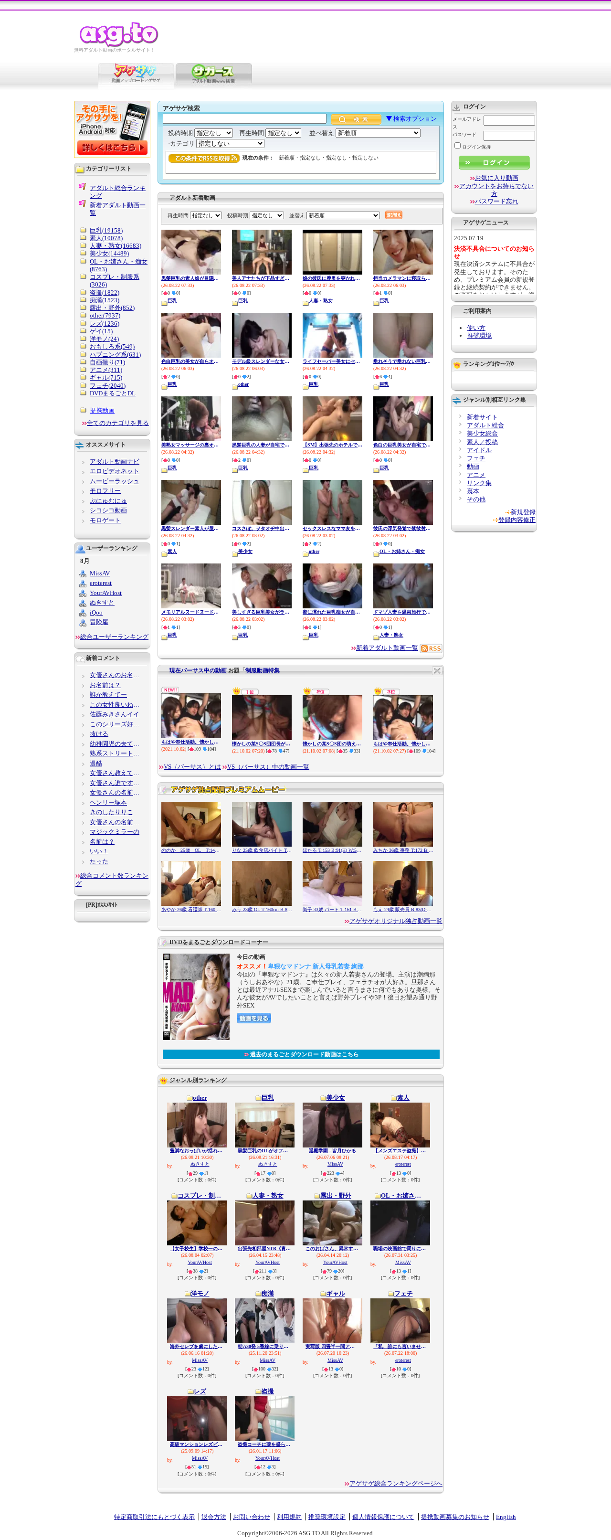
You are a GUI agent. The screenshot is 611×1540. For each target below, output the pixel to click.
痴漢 (268, 1293)
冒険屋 (99, 622)
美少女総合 (482, 433)
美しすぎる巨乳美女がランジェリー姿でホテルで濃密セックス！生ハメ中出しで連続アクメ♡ (262, 612)
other (243, 384)
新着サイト (482, 417)
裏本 (473, 491)
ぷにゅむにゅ (108, 500)
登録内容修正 (517, 519)
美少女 (245, 551)
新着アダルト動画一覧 (387, 647)
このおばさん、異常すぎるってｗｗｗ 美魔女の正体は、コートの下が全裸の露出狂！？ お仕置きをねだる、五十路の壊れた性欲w (332, 1248)
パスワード (464, 134)
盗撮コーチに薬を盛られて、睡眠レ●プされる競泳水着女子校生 (265, 1444)
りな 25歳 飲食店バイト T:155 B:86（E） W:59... (262, 850)
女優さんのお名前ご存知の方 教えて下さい (116, 675)
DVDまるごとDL (113, 393)
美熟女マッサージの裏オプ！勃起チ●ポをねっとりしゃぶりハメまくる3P (191, 444)
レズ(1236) (104, 323)
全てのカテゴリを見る (118, 422)
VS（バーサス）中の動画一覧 (268, 766)
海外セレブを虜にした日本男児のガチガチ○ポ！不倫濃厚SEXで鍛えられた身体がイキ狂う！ (197, 1346)
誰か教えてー (108, 694)
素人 (172, 551)
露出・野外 (335, 1195)
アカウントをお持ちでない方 (496, 189)
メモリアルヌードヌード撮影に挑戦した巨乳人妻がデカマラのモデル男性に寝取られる (191, 612)
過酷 (96, 763)
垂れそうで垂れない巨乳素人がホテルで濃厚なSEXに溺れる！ (403, 361)
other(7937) (105, 315)
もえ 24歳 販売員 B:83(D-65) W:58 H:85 (403, 909)
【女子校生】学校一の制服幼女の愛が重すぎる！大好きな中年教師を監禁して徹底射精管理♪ (197, 1248)
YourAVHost (200, 1262)
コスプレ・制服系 (200, 1195)
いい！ (99, 851)
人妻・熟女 (321, 300)
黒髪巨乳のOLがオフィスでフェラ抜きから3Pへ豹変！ (265, 1150)
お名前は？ (105, 685)
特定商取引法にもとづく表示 (154, 1516)
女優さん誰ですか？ (116, 782)
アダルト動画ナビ (114, 461)
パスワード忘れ (496, 201)
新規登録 (523, 512)
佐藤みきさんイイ (114, 714)
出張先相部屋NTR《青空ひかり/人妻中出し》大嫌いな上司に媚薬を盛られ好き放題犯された (265, 1248)
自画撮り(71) (107, 362)
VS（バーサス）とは (192, 766)
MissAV (335, 1164)
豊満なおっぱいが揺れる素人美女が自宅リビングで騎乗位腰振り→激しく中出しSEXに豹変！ (197, 1150)
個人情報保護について (383, 1516)
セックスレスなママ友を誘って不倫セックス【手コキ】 (333, 528)
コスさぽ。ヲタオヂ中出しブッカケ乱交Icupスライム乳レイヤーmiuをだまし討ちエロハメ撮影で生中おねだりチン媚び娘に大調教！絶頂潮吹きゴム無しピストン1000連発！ (262, 528)
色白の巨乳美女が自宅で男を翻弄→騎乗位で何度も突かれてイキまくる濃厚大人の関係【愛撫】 (403, 444)
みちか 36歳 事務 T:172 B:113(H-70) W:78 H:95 (403, 850)
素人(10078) (106, 238)
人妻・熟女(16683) (115, 245)
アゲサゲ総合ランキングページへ (395, 1483)
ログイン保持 (476, 146)
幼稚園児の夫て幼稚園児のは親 (116, 743)
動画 (473, 466)
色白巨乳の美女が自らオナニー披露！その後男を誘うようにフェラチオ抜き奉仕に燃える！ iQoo (191, 361)
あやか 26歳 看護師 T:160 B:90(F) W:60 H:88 (191, 909)
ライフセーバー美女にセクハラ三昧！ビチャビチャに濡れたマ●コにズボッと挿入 (333, 361)
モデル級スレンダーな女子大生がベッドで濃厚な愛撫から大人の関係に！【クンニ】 (262, 361)
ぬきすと (200, 1164)
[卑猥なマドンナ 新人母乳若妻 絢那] (196, 1038)
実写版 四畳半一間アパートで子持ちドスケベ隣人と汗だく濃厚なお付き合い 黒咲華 (332, 1346)
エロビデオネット (114, 471)
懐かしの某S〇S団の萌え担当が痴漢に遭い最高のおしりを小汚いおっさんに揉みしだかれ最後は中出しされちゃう (333, 743)
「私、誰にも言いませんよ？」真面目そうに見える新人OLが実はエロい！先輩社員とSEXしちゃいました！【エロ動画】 (400, 1346)
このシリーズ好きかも (116, 724)
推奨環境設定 (327, 1516)
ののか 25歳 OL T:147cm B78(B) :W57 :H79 (191, 850)
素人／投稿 (482, 442)
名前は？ (102, 841)
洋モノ (200, 1293)
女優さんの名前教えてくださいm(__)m (116, 792)
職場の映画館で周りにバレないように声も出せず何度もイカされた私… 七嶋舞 (400, 1248)
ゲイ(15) (101, 331)
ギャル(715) (106, 377)
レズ (200, 1391)
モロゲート (105, 520)
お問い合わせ (251, 1516)
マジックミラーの (114, 831)
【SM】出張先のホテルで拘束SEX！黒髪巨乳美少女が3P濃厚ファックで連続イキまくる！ (333, 444)
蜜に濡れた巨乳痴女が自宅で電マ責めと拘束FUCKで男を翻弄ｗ (333, 612)
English (506, 1516)
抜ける (99, 733)
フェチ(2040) (108, 385)
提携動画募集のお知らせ (455, 1516)
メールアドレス (467, 123)
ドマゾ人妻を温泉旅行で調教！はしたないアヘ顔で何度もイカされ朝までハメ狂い (403, 612)
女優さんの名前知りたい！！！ (116, 822)
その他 (476, 499)
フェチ (403, 1293)
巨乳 (172, 300)
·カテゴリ (182, 143)
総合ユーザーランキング (114, 636)
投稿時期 (180, 133)
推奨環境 (479, 335)
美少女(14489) (109, 253)
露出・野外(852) (112, 307)
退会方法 (213, 1516)
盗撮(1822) (104, 292)
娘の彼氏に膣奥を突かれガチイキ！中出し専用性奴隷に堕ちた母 (333, 278)
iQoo (96, 612)
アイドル (479, 450)
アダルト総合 (485, 425)
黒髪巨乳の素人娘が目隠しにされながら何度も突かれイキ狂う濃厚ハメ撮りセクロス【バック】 (191, 278)
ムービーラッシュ (114, 481)
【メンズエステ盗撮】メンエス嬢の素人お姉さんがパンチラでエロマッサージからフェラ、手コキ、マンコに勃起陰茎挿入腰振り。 (400, 1150)
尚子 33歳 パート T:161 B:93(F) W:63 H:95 (333, 909)
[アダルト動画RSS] (431, 647)
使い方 (476, 327)
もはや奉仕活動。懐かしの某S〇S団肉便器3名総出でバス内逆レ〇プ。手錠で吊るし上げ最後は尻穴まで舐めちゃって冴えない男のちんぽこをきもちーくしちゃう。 (191, 741)
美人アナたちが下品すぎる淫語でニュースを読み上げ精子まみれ (262, 278)
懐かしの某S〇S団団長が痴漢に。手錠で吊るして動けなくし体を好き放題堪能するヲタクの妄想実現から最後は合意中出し (262, 743)
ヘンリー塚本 (108, 802)
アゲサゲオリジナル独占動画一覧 (395, 920)
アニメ (476, 474)
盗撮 (268, 1391)
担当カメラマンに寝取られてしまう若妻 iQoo (403, 278)
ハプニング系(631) (115, 354)
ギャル (336, 1293)
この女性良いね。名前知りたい (116, 704)
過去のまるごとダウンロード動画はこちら (304, 1054)
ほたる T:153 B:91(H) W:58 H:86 (333, 850)
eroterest (403, 1164)
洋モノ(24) (104, 338)
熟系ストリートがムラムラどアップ (116, 753)
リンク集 (479, 483)
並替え (297, 215)
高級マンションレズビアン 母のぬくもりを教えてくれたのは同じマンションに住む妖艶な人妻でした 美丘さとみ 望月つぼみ (197, 1444)
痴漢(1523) (104, 300)
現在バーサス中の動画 (198, 670)
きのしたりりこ (111, 812)
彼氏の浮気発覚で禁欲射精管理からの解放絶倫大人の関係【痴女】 (403, 528)
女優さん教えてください (116, 772)
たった (99, 861)
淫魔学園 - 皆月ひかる (332, 1150)
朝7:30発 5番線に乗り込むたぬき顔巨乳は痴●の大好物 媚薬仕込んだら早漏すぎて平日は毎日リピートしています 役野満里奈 (265, 1346)
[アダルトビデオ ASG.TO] (119, 45)
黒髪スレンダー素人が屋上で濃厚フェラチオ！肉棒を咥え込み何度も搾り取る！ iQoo (191, 528)
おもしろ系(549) (112, 346)
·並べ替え (321, 133)
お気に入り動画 (496, 177)
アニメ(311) (106, 369)
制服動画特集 (262, 670)
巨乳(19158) (106, 230)
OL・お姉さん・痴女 (402, 551)
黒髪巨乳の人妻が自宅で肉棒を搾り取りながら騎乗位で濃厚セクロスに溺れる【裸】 (262, 444)
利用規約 (289, 1516)
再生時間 (251, 133)
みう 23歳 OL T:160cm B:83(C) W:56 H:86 (262, 909)
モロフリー (105, 490)
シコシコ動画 (108, 510)
